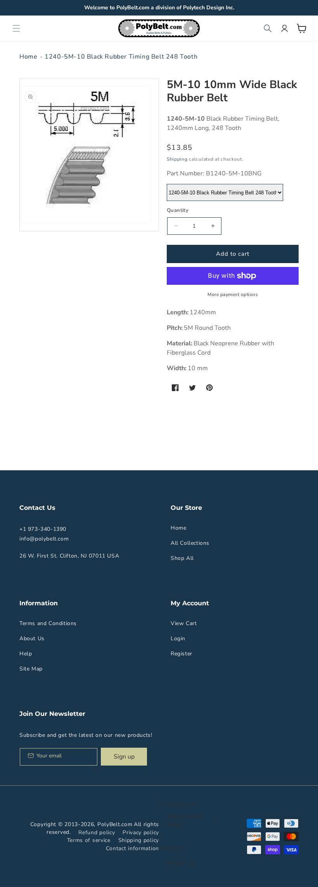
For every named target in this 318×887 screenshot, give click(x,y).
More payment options (232, 294)
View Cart (184, 623)
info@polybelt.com (44, 538)
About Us (32, 638)
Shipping (177, 159)
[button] (16, 28)
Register (181, 653)
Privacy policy (141, 832)
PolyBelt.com (114, 824)
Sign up (124, 756)
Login (178, 638)
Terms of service (89, 840)
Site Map (31, 668)
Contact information (132, 848)
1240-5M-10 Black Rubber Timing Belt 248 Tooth (121, 56)
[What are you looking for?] (267, 28)
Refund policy (96, 832)
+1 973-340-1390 (42, 529)
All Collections (190, 543)
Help (25, 653)
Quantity (177, 210)
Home (28, 56)
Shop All (182, 558)
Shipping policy (138, 840)
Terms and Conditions (48, 623)
